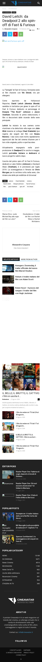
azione (11, 181)
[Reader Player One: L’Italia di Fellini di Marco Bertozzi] (8, 498)
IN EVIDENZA (13, 9)
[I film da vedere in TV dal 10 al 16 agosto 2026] (8, 449)
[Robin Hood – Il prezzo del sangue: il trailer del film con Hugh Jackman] (8, 291)
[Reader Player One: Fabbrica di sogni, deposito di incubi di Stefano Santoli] (8, 475)
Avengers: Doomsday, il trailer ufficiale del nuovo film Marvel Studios (26, 268)
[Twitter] (10, 34)
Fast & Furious (30, 184)
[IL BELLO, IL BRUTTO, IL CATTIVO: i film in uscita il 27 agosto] (21, 376)
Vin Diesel (30, 186)
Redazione (5, 399)
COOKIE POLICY (21, 655)
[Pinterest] (15, 34)
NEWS (14, 12)
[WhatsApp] (20, 34)
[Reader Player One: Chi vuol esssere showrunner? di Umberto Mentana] (8, 486)
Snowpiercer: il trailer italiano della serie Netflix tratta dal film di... (27, 516)
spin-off (22, 186)
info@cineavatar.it (26, 632)
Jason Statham (12, 186)
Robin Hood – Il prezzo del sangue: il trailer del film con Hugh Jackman (27, 290)
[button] (4, 3)
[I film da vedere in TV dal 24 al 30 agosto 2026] (8, 415)
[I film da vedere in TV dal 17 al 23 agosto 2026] (8, 426)
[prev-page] (3, 299)
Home (4, 9)
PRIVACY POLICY (29, 653)
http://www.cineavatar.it (21, 248)
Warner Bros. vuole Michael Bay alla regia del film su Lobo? (10, 216)
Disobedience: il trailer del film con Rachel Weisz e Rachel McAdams (31, 217)
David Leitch (7, 184)
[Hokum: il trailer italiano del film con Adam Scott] (8, 279)
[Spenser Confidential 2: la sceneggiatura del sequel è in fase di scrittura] (8, 539)
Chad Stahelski (20, 181)
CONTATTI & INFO (15, 650)
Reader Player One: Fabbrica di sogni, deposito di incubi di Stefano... (27, 474)
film (4, 186)
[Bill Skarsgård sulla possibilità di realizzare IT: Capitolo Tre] (8, 530)
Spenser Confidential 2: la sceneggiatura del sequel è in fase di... (27, 539)
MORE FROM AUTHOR (29, 259)
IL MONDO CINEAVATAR (13, 653)
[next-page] (7, 299)
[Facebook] (4, 34)
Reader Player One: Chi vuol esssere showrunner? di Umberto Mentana (26, 486)
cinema (29, 181)
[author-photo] (21, 241)
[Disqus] (21, 333)
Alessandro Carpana (10, 29)
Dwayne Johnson (18, 184)
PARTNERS (27, 650)
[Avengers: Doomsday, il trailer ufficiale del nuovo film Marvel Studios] (8, 268)
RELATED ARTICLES (11, 259)
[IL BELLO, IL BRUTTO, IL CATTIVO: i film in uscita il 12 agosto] (8, 438)
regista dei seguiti (10, 134)
